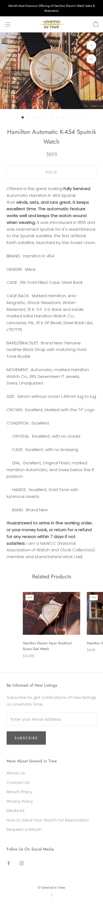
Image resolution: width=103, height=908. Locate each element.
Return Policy (19, 792)
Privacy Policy (20, 801)
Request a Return (24, 829)
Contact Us (18, 782)
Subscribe (26, 738)
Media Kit (16, 810)
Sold (51, 172)
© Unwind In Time (51, 887)
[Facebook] (9, 862)
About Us (16, 773)
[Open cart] (95, 24)
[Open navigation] (7, 24)
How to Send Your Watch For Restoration (48, 820)
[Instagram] (22, 862)
